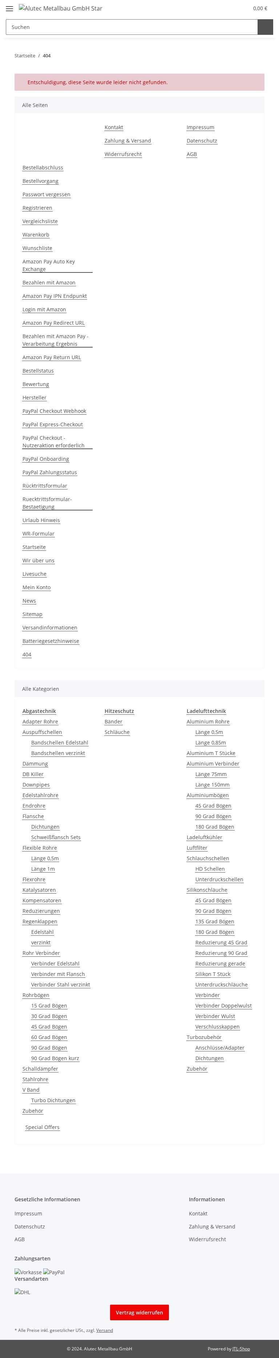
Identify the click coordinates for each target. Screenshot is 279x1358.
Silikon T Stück (212, 974)
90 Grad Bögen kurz (55, 1058)
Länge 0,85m (210, 742)
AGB (192, 154)
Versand (104, 1330)
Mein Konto (36, 587)
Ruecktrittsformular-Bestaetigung (47, 503)
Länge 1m (43, 868)
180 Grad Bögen (214, 826)
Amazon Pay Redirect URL (54, 322)
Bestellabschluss (43, 167)
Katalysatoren (39, 889)
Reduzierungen (41, 910)
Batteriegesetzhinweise (51, 640)
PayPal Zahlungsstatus (50, 472)
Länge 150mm (212, 784)
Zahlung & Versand (128, 140)
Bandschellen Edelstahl (59, 742)
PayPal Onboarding (46, 458)
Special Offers (42, 1127)
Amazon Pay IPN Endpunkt (55, 295)
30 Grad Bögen (49, 1016)
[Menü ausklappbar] (9, 5)
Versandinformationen (50, 627)
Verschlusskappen (217, 1026)
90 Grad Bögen (49, 1047)
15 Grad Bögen (49, 1005)
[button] (228, 8)
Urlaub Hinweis (41, 520)
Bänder (113, 721)
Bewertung (36, 384)
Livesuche (34, 573)
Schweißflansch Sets (56, 837)
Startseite (34, 546)
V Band (31, 1089)
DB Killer (33, 774)
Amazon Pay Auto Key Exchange (49, 265)
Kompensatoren (42, 900)
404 (27, 654)
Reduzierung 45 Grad (221, 942)
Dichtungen (45, 826)
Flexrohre (34, 879)
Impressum (200, 127)
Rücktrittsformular (45, 485)
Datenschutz (202, 140)
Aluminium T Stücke (211, 753)
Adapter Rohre (40, 721)
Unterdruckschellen (219, 879)
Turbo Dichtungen (53, 1100)
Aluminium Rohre (208, 721)
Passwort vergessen (46, 194)
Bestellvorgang (40, 180)
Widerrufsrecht (123, 154)
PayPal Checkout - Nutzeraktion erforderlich (54, 441)
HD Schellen (210, 868)
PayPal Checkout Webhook (54, 410)
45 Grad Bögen (49, 1026)
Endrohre (34, 805)
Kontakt (114, 127)
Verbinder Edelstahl (55, 963)
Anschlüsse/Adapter (219, 1047)
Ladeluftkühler (204, 837)
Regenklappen (40, 921)
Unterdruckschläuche (221, 984)
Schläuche (117, 732)
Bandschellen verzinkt (58, 753)
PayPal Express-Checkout (53, 424)
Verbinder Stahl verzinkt (60, 984)
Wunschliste (37, 248)
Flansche (33, 816)
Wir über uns (38, 560)
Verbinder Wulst (215, 1016)
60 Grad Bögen (49, 1037)
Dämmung (35, 763)
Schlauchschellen (208, 858)
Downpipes (36, 784)
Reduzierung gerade (220, 963)
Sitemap (33, 614)
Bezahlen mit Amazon (49, 282)
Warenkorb (36, 234)
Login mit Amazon (44, 309)
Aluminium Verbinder (213, 763)
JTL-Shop (241, 1349)
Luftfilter (197, 847)
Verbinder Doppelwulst (223, 1005)
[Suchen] (265, 27)
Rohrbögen (36, 995)
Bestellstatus (38, 370)
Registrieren (37, 207)
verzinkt (40, 942)
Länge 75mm (211, 774)
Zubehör (33, 1110)
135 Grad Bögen (214, 921)
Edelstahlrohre (40, 795)
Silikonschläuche (207, 889)
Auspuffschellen (42, 732)
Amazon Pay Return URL (52, 357)
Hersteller (34, 397)
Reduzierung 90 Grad (221, 952)
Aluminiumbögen (208, 795)
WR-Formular (38, 533)
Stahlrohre (35, 1079)
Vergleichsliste (40, 221)
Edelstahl (42, 931)
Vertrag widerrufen (139, 1312)
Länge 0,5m (45, 858)
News (29, 600)
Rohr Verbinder (41, 952)
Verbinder (207, 995)
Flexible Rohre (40, 847)
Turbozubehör (204, 1037)
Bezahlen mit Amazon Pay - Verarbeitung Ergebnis (56, 340)
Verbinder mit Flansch (58, 974)
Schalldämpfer (40, 1068)
